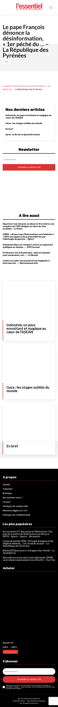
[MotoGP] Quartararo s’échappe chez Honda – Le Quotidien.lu (29, 551)
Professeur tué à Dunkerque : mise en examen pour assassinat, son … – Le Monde (26, 254)
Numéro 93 (8, 643)
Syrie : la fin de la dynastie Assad (23, 134)
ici (20, 687)
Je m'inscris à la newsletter (29, 679)
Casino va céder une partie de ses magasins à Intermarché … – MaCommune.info (26, 262)
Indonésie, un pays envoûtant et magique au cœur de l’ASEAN (29, 116)
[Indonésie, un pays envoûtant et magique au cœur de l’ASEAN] (29, 301)
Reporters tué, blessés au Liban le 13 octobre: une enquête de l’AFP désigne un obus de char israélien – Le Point (28, 226)
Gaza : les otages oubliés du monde (24, 123)
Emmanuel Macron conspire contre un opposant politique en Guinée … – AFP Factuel (28, 246)
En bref (9, 128)
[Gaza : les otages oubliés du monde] (29, 363)
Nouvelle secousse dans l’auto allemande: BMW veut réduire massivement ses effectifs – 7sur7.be (29, 558)
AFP (6, 62)
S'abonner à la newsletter (29, 167)
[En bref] (29, 422)
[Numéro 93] (29, 607)
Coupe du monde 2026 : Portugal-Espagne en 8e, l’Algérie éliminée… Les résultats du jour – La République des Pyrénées (28, 543)
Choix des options (10, 652)
